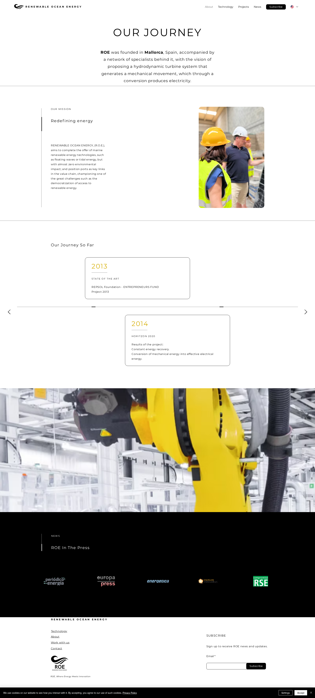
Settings (285, 692)
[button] (276, 7)
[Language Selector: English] (294, 6)
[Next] (306, 312)
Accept (300, 692)
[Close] (311, 692)
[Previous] (9, 312)
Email (210, 656)
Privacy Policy (130, 692)
